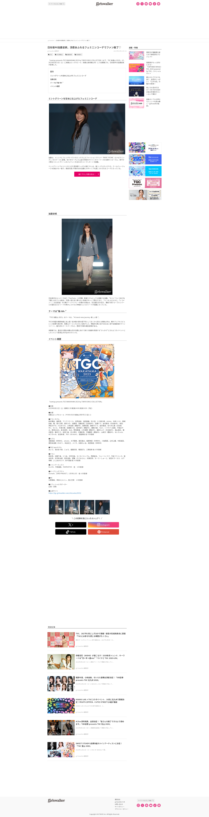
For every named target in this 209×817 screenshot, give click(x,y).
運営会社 (117, 799)
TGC (51, 54)
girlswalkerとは (120, 802)
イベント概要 (55, 86)
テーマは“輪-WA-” (56, 83)
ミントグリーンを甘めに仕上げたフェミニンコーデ (68, 76)
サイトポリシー (119, 806)
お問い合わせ (119, 804)
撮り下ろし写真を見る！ (87, 174)
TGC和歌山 (60, 54)
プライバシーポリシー (121, 809)
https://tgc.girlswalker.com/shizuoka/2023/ (65, 493)
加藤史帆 (69, 54)
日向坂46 (78, 54)
